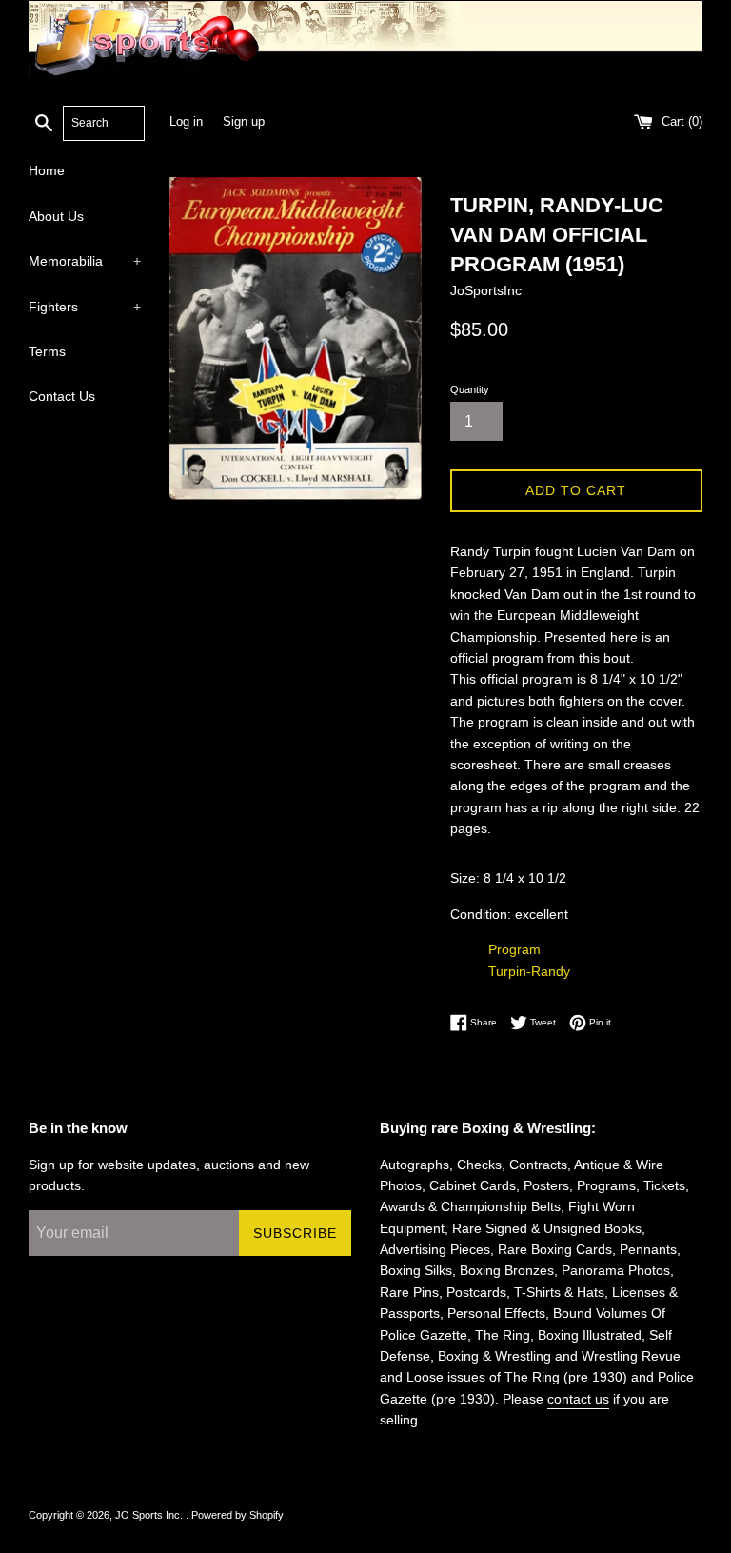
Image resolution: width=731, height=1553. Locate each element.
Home (47, 170)
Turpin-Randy (529, 971)
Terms (47, 351)
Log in (186, 122)
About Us (56, 216)
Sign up (244, 122)
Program (514, 949)
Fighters (85, 306)
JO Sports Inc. (150, 1515)
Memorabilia (85, 261)
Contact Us (62, 396)
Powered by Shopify (237, 1515)
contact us (578, 1398)
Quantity (469, 389)
